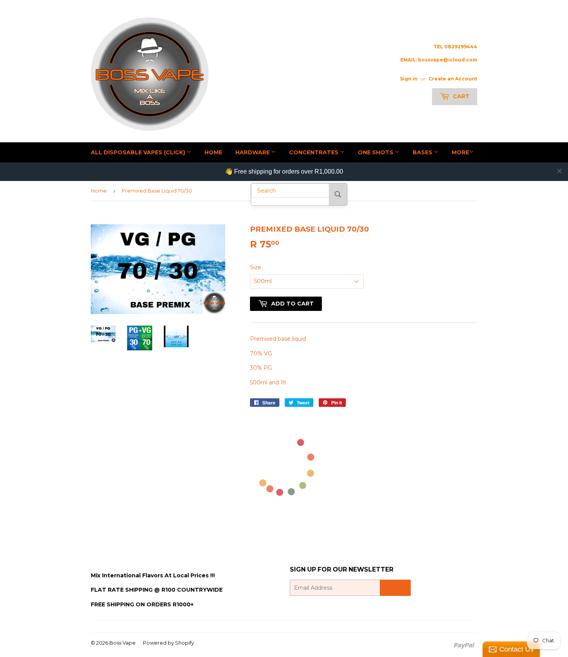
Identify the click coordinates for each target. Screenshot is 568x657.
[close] (559, 171)
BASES (423, 152)
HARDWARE (253, 152)
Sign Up (395, 588)
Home (99, 191)
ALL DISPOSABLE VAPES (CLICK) (139, 152)
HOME (213, 152)
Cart (460, 96)
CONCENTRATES (314, 152)
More (460, 152)
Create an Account (453, 79)
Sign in (409, 79)
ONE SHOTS (376, 152)
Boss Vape (122, 643)
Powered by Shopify (168, 643)
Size (255, 267)
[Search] (338, 194)
